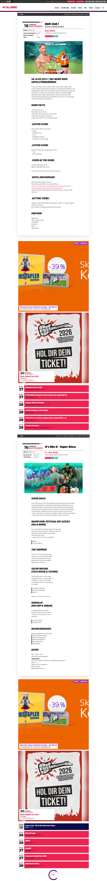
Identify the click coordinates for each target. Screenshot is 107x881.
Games (97, 8)
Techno (87, 14)
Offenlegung (52, 1)
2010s (84, 436)
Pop (76, 436)
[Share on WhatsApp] (57, 36)
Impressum (64, 1)
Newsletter (71, 1)
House (82, 14)
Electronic (67, 14)
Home (57, 8)
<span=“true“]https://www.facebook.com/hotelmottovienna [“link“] (51, 186)
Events (73, 8)
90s (88, 436)
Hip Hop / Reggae (68, 436)
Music (91, 8)
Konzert (22, 876)
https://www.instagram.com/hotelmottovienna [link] (47, 188)
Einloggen (90, 1)
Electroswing (75, 14)
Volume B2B (80, 1)
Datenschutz (58, 1)
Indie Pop (86, 876)
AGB (48, 1)
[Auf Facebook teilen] (52, 36)
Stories (76, 243)
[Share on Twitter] (55, 36)
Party (21, 14)
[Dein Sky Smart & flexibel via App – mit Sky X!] (53, 276)
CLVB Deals (65, 8)
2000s (80, 436)
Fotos (80, 8)
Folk (81, 876)
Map (48, 36)
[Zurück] (19, 14)
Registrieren (101, 1)
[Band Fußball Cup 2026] (53, 348)
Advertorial (84, 243)
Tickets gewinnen (27, 380)
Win (85, 8)
